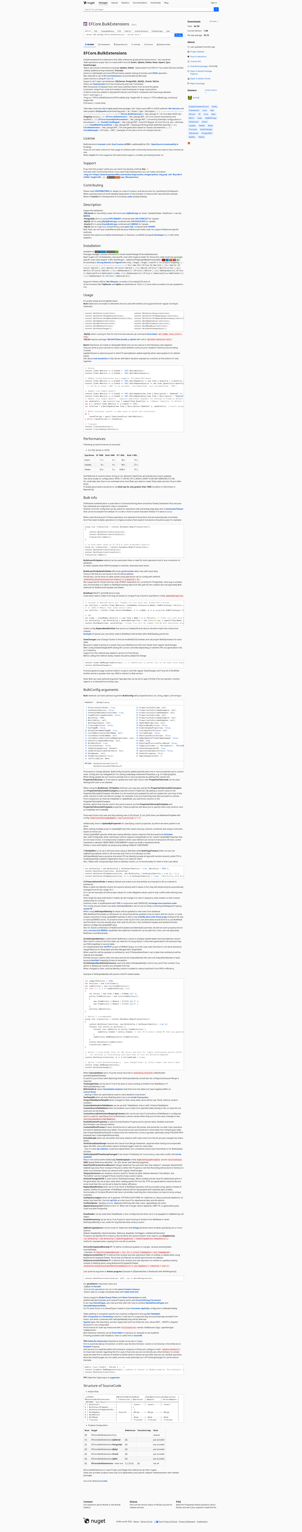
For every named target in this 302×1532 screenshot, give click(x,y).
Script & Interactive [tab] (141, 31)
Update (192, 125)
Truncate (193, 129)
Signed (118, 262)
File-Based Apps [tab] (157, 31)
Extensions (194, 121)
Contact (88, 1501)
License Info (195, 61)
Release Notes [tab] (164, 44)
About (136, 1521)
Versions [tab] (149, 44)
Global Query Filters (108, 1297)
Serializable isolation (113, 1089)
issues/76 (87, 908)
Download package (199, 66)
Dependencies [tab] (121, 44)
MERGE (86, 216)
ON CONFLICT (141, 218)
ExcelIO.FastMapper (110, 122)
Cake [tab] (168, 31)
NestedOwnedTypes (154, 1303)
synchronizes (127, 571)
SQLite (201, 137)
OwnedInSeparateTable (94, 1305)
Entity (214, 106)
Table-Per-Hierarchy (97, 1341)
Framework (194, 110)
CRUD (155, 73)
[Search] (216, 9)
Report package (197, 83)
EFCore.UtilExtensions (116, 116)
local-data (152, 334)
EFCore (192, 114)
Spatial (86, 1322)
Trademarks (202, 1521)
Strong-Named (104, 262)
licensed (101, 144)
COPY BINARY (114, 218)
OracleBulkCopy (109, 224)
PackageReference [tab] (107, 31)
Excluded (168, 834)
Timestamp (107, 1316)
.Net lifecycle (112, 281)
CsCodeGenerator (91, 127)
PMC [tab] (96, 31)
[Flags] (136, 1227)
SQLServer (193, 133)
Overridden (117, 1333)
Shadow (87, 1346)
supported (114, 1377)
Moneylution (132, 177)
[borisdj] (190, 98)
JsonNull (95, 960)
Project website (197, 51)
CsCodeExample (90, 130)
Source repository (198, 56)
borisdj (196, 97)
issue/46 (138, 1335)
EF (200, 114)
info (117, 273)
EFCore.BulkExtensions (132, 114)
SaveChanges (206, 129)
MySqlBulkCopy (109, 221)
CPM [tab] (119, 31)
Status (133, 1501)
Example (87, 634)
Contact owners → (211, 91)
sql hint (113, 1200)
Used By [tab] (136, 44)
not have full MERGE (98, 930)
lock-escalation (100, 358)
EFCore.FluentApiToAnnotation (113, 119)
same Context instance (129, 1289)
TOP (118, 903)
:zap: (122, 177)
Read (210, 125)
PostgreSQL (207, 133)
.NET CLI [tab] (88, 31)
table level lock (131, 1292)
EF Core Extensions (113, 76)
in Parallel (96, 1286)
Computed (93, 1316)
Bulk (213, 114)
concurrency (89, 1092)
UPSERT (151, 226)
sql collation (102, 1149)
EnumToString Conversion (148, 1300)
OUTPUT (108, 946)
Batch (191, 118)
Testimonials (99, 84)
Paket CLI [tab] (127, 31)
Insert (204, 121)
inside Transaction (139, 1097)
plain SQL (129, 226)
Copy (199, 118)
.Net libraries (174, 108)
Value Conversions (131, 1297)
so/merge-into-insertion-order (162, 903)
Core (205, 110)
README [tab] (90, 44)
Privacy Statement (187, 1521)
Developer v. (160, 235)
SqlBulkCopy (132, 213)
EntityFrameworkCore (199, 106)
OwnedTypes (99, 1303)
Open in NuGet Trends (200, 78)
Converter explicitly (140, 1308)
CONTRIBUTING (101, 191)
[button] (178, 35)
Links (104, 1481)
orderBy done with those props (152, 917)
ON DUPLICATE (138, 221)
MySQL (192, 137)
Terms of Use (146, 1521)
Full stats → (214, 21)
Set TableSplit (153, 1314)
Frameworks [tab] (105, 44)
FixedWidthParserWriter (101, 125)
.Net (212, 110)
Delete (202, 125)
